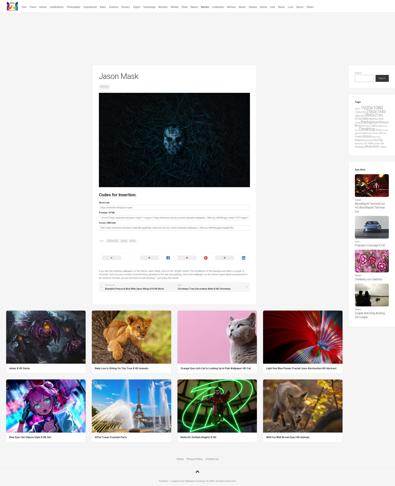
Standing (359, 143)
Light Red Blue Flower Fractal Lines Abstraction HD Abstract (301, 368)
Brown (368, 126)
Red (376, 140)
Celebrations (57, 7)
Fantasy (253, 7)
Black (185, 7)
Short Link (104, 202)
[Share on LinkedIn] (231, 258)
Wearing (359, 146)
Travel (33, 7)
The (365, 143)
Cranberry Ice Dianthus (368, 279)
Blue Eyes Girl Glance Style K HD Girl (30, 437)
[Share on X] (118, 258)
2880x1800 (359, 116)
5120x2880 (362, 118)
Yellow (383, 146)
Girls (385, 133)
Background (371, 122)
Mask (132, 241)
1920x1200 (360, 112)
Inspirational (90, 7)
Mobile (367, 136)
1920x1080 (372, 107)
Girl (380, 133)
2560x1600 (112, 241)
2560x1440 (376, 111)
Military (175, 7)
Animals (231, 7)
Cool (385, 126)
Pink (366, 140)
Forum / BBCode (107, 223)
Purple (370, 140)
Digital (136, 7)
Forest (369, 133)
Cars (24, 7)
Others (310, 7)
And (381, 118)
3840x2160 (374, 115)
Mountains (376, 137)
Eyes (357, 133)
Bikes (103, 7)
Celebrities (218, 7)
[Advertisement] (197, 35)
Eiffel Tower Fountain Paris (111, 437)
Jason (124, 241)
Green (358, 136)
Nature (194, 7)
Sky (381, 140)
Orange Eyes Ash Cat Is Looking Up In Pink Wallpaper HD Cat (216, 368)
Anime (263, 7)
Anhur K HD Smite (19, 368)
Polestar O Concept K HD (370, 245)
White (368, 146)
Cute (272, 7)
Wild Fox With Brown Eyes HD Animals (288, 437)
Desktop (367, 129)
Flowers (125, 7)
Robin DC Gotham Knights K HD (198, 437)
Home (180, 459)
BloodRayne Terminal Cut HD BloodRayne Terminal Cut (370, 207)
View (382, 143)
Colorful (380, 126)
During (385, 130)
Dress (379, 129)
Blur (363, 126)
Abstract (163, 7)
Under (377, 143)
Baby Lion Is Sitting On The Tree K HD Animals (121, 368)
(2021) (357, 108)
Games (43, 7)
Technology (149, 7)
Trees (370, 143)
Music (281, 7)
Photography (73, 7)
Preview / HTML (107, 212)
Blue (358, 125)
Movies (205, 7)
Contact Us (212, 459)
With (376, 146)
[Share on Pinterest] (193, 258)
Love (290, 7)
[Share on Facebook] (155, 258)
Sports (300, 7)
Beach (242, 7)
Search (358, 73)
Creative (113, 7)
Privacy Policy (195, 459)
